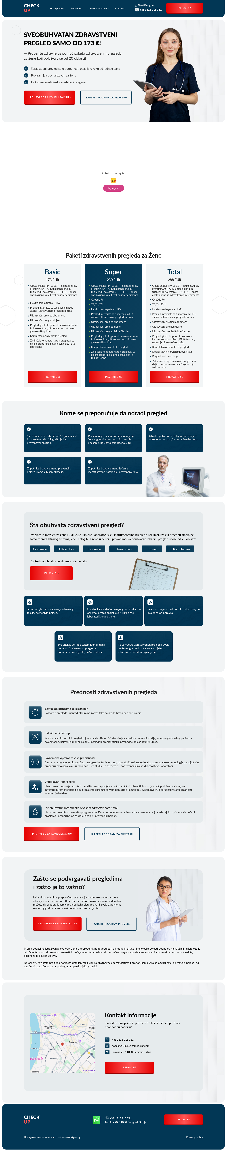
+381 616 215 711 (122, 1039)
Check (32, 1119)
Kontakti (119, 8)
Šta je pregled (57, 8)
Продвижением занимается (52, 1137)
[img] (62, 1043)
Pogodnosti (77, 8)
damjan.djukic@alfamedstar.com (130, 1045)
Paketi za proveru (99, 8)
